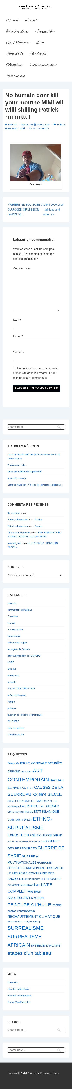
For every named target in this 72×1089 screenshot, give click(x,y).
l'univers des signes (17, 642)
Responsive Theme (50, 1073)
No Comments (41, 128)
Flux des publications (18, 989)
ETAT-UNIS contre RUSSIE (20, 812)
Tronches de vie (17, 31)
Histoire (11, 623)
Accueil (12, 20)
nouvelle (12, 682)
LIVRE (11, 662)
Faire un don (15, 76)
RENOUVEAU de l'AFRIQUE (20, 922)
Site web (18, 352)
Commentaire (22, 268)
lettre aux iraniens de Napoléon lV (25, 471)
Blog (40, 42)
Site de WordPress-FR (19, 1002)
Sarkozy (36, 921)
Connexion (13, 982)
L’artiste (31, 20)
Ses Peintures (18, 42)
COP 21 (48, 801)
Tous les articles (16, 728)
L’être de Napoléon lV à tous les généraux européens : (35, 484)
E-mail (17, 336)
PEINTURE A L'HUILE (29, 904)
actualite (55, 763)
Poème (11, 701)
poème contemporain (21, 911)
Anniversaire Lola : (17, 465)
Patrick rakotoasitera (18, 519)
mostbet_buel (14, 543)
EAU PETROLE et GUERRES (39, 806)
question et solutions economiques (25, 714)
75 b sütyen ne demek (19, 532)
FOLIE (34, 835)
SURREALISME (26, 928)
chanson (12, 603)
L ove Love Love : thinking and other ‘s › (53, 209)
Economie (13, 616)
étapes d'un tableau (29, 953)
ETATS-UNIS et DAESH (20, 819)
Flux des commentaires (19, 995)
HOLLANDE (55, 868)
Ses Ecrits (38, 54)
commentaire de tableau (20, 609)
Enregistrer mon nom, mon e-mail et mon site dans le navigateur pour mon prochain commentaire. (35, 373)
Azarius (38, 519)
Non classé (18, 128)
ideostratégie (14, 636)
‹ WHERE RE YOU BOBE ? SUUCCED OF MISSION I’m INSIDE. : (25, 209)
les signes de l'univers (19, 649)
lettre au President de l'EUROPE (24, 656)
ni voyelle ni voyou (17, 478)
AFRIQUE (14, 771)
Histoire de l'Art (15, 629)
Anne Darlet (26, 772)
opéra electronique (17, 695)
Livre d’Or (14, 54)
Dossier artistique (43, 65)
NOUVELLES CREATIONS (21, 688)
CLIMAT (37, 801)
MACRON (37, 898)
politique (12, 708)
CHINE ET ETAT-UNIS (19, 801)
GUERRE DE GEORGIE (18, 841)
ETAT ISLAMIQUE (46, 811)
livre (37, 885)
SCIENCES (13, 721)
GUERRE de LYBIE (37, 841)
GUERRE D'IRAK (50, 835)
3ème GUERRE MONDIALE (27, 763)
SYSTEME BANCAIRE (45, 945)
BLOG (30, 788)
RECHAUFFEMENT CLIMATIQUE (34, 916)
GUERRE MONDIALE (33, 868)
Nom (16, 320)
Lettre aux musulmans (29, 879)
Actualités (14, 65)
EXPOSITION (18, 835)
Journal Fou (45, 31)
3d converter (14, 513)
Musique (12, 669)
